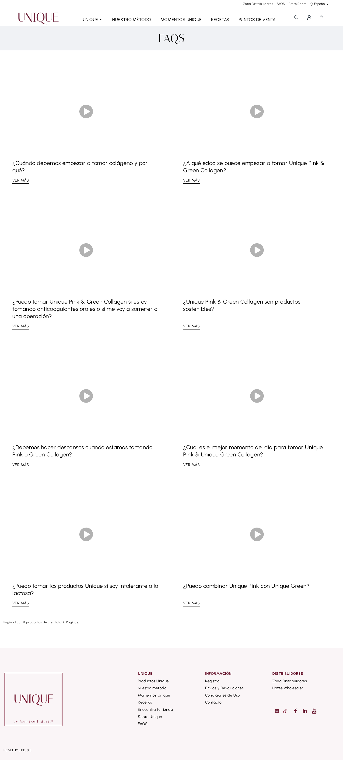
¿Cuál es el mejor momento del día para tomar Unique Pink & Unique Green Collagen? (253, 451)
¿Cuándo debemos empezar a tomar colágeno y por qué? (80, 167)
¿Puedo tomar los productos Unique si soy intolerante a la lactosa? (85, 589)
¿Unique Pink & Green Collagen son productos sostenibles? (241, 305)
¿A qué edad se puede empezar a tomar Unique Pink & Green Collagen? (254, 167)
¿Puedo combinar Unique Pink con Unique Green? (246, 585)
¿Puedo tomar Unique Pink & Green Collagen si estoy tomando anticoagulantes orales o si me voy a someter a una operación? (85, 308)
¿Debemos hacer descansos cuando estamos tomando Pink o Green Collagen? (82, 451)
